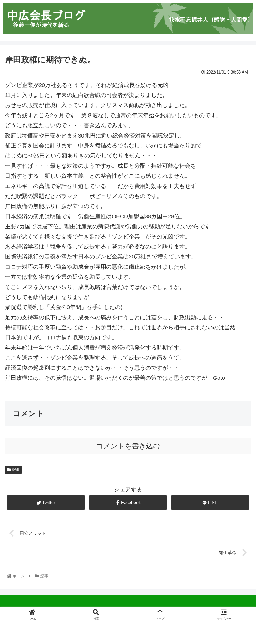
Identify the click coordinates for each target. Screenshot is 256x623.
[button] (236, 539)
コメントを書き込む (128, 446)
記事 (16, 469)
